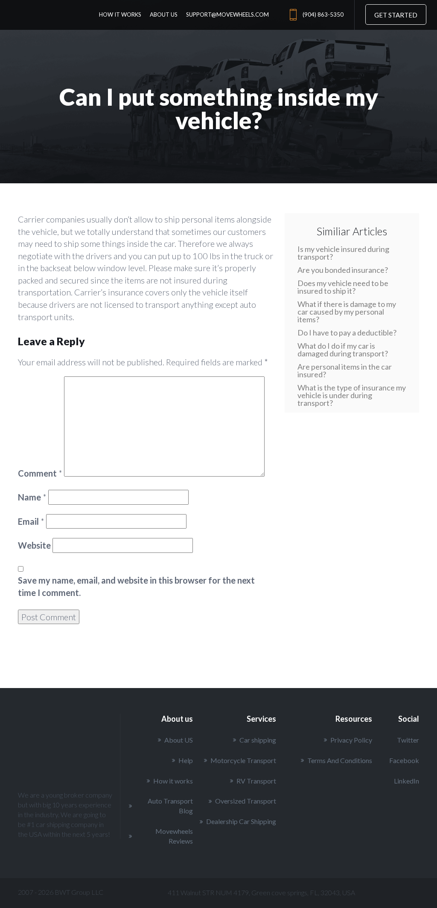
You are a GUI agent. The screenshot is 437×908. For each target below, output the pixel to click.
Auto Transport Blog (170, 806)
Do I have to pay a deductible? (346, 332)
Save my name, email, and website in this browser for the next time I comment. (136, 586)
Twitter (408, 740)
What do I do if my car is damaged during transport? (342, 349)
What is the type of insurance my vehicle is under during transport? (351, 395)
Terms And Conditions (339, 760)
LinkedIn (406, 781)
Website (34, 545)
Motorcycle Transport (243, 760)
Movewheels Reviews (174, 836)
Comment (40, 473)
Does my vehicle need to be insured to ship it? (342, 287)
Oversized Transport (245, 801)
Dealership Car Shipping (241, 821)
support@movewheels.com (227, 14)
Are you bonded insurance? (342, 270)
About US (178, 740)
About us (164, 14)
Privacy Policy (351, 740)
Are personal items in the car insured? (344, 370)
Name (32, 497)
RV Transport (256, 781)
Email (31, 521)
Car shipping (257, 740)
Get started (395, 15)
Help (185, 760)
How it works (120, 14)
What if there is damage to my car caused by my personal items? (346, 311)
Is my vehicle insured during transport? (343, 252)
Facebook (404, 760)
